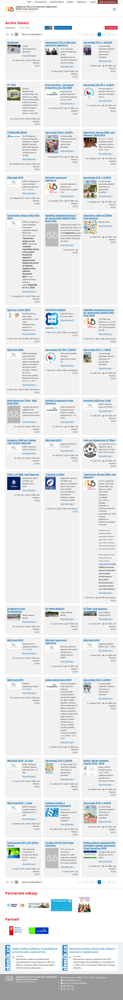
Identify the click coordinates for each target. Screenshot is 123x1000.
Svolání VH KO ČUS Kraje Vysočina (59, 844)
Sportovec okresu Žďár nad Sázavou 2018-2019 (99, 134)
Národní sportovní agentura (56, 179)
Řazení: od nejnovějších (31, 34)
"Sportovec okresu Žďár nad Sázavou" (99, 476)
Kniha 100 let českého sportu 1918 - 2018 (96, 762)
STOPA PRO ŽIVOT (17, 132)
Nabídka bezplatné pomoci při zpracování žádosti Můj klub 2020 (98, 312)
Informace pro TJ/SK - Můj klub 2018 (22, 402)
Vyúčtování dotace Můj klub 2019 (23, 217)
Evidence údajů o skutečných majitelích (58, 804)
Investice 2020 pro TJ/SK (97, 400)
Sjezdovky (13, 42)
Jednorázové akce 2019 (58, 680)
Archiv (37, 65)
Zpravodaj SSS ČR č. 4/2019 (98, 85)
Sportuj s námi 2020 (18, 310)
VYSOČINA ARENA (55, 310)
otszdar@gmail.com (72, 980)
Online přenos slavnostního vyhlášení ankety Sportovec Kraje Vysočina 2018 (99, 845)
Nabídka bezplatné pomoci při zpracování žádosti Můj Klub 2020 (60, 218)
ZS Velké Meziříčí (54, 608)
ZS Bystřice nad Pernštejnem (16, 610)
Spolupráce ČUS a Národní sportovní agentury (60, 44)
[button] (50, 28)
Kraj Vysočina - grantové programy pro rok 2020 (59, 86)
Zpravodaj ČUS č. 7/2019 (97, 349)
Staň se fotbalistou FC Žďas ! (99, 440)
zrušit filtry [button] (112, 28)
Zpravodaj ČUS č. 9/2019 (59, 132)
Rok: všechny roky (62, 28)
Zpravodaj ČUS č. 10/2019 (97, 42)
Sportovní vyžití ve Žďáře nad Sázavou (97, 217)
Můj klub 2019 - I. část (19, 803)
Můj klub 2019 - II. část (20, 760)
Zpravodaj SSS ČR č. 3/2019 (60, 349)
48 (16, 34)
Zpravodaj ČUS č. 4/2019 (97, 803)
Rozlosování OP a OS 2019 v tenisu (23, 844)
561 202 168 (68, 989)
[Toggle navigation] (114, 9)
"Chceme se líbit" (55, 474)
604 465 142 (68, 986)
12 (7, 34)
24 (12, 34)
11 (113, 34)
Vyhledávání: (10, 28)
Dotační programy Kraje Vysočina (59, 402)
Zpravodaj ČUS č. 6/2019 (97, 680)
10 (109, 34)
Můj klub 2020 (15, 349)
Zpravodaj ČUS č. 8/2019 (97, 177)
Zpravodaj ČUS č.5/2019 (58, 760)
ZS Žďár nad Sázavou (95, 608)
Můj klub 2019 (15, 177)
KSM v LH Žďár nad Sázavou (23, 474)
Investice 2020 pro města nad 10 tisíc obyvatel (21, 442)
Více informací (28, 55)
